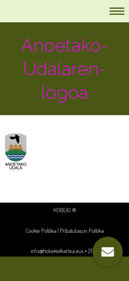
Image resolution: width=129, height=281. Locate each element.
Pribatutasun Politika (82, 230)
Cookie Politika (41, 230)
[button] (108, 252)
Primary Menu (117, 11)
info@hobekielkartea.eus (57, 250)
